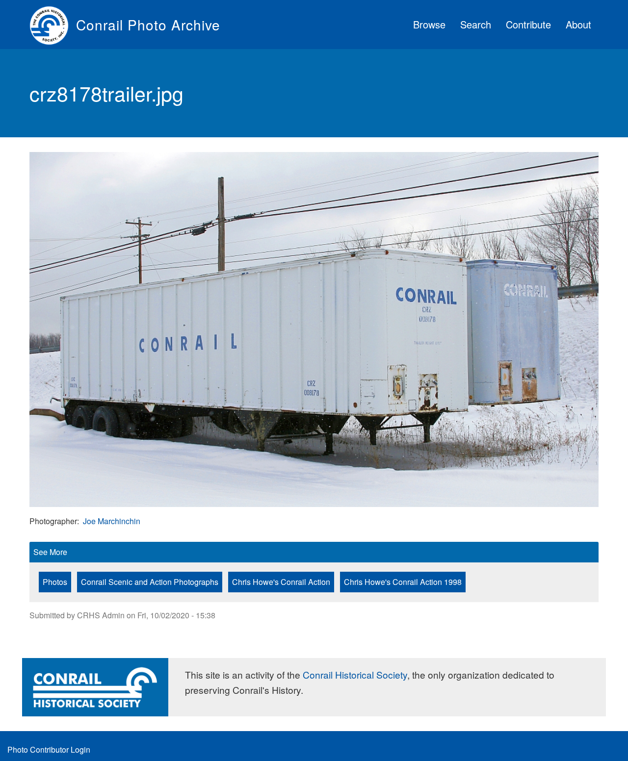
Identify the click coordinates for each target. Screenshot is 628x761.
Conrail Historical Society (355, 674)
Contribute (528, 24)
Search (475, 24)
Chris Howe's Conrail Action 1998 (403, 581)
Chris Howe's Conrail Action (281, 581)
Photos (55, 581)
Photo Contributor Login (48, 749)
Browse (429, 24)
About (578, 24)
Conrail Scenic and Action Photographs (149, 581)
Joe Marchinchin (111, 521)
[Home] (52, 24)
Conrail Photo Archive (148, 24)
